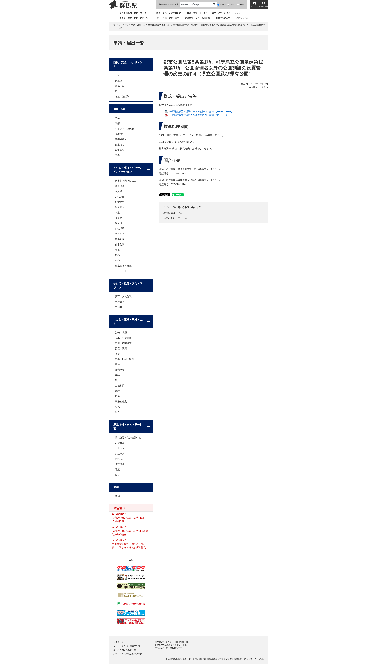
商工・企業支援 (123, 338)
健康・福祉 (192, 13)
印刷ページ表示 (260, 87)
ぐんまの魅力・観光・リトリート (134, 13)
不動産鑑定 (121, 401)
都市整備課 (169, 213)
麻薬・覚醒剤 (122, 96)
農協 (117, 364)
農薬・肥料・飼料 (124, 359)
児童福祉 (119, 144)
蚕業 (117, 353)
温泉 (117, 249)
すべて (223, 4)
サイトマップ (119, 641)
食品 (117, 255)
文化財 (118, 307)
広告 (117, 412)
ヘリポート (121, 271)
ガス (117, 75)
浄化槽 (118, 223)
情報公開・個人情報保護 (128, 437)
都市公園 (119, 244)
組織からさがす (223, 18)
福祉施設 (119, 150)
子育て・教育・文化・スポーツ (133, 18)
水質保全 (119, 191)
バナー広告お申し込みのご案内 (127, 654)
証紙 (117, 469)
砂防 (117, 380)
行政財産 (119, 443)
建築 (117, 396)
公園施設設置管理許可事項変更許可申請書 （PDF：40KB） (201, 115)
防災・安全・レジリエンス (168, 13)
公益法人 (119, 453)
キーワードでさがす (168, 4)
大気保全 (119, 196)
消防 (117, 91)
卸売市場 (119, 369)
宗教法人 (119, 459)
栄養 (117, 155)
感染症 (118, 118)
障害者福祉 (121, 139)
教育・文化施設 (123, 296)
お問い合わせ (242, 18)
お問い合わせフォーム (175, 218)
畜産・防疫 (121, 348)
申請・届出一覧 (138, 25)
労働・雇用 (121, 332)
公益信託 (119, 464)
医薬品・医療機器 (124, 128)
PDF (242, 4)
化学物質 (119, 202)
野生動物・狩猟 (123, 265)
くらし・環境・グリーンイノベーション (222, 13)
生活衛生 (119, 207)
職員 (117, 474)
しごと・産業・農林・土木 (166, 18)
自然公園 (119, 239)
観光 (117, 407)
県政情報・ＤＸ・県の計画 (197, 18)
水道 (117, 212)
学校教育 (119, 301)
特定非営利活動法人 (125, 180)
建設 (117, 391)
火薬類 (118, 80)
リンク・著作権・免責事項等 (126, 646)
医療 (117, 123)
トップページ (122, 25)
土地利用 (119, 385)
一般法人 (119, 448)
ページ (233, 4)
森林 (117, 375)
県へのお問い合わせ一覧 (124, 650)
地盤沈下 (119, 234)
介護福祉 (119, 134)
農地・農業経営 (123, 343)
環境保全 (119, 186)
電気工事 (119, 86)
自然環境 (119, 228)
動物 (117, 260)
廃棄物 (118, 218)
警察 (116, 487)
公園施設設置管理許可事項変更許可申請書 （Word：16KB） (201, 111)
